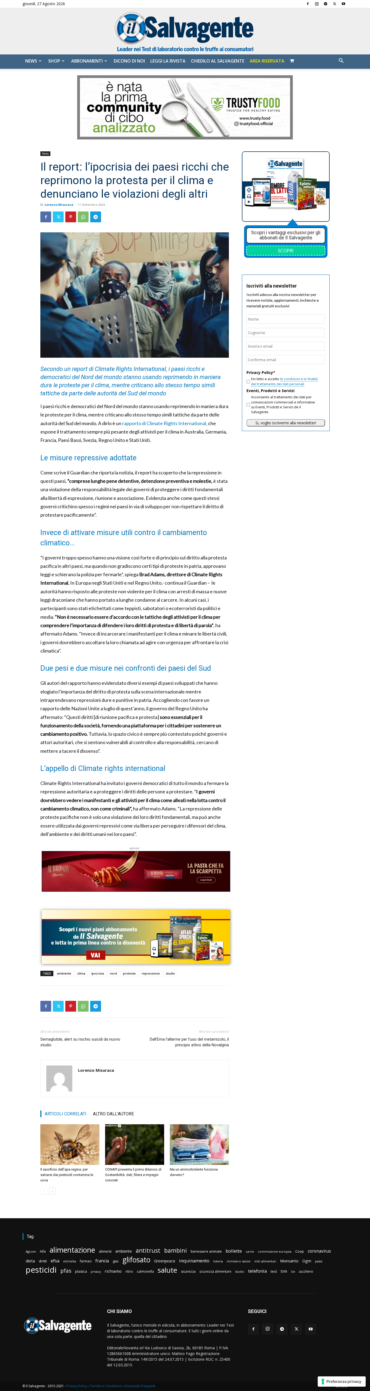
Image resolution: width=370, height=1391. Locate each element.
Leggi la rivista (168, 61)
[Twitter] (334, 4)
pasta (318, 1261)
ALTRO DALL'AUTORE (113, 1113)
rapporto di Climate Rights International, (164, 423)
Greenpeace (164, 1260)
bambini (175, 1250)
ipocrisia (97, 973)
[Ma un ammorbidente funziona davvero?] (199, 1144)
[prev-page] (43, 1191)
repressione (151, 973)
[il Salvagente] (185, 31)
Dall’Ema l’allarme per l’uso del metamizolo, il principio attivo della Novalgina (189, 1042)
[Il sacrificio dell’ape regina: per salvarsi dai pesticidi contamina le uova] (69, 1144)
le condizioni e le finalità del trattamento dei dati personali (284, 381)
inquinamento (194, 1260)
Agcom (31, 1251)
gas (116, 1261)
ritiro (129, 1271)
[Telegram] (326, 4)
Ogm (306, 1260)
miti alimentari (265, 1261)
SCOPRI (286, 250)
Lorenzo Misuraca (59, 205)
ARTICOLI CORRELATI (65, 1113)
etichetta (69, 1261)
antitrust (148, 1250)
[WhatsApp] (83, 216)
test (274, 1271)
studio (170, 973)
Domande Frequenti (139, 1386)
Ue (293, 1271)
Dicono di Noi (129, 61)
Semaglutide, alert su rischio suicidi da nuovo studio (80, 1042)
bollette (234, 1251)
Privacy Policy (77, 1386)
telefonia (257, 1271)
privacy (96, 1271)
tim (284, 1271)
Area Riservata (267, 61)
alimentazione (72, 1250)
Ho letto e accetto (284, 381)
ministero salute (239, 1261)
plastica (81, 1271)
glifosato (136, 1260)
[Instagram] (317, 4)
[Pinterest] (70, 216)
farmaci (86, 1261)
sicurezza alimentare (215, 1271)
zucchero (306, 1271)
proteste (129, 973)
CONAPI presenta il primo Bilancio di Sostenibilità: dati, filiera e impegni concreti (133, 1174)
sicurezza (188, 1271)
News (31, 61)
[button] (341, 61)
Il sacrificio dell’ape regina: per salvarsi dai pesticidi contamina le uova (66, 1174)
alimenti (105, 1251)
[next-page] (52, 1191)
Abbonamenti (87, 61)
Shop (54, 61)
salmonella (145, 1271)
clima (81, 973)
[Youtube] (343, 4)
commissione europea (274, 1251)
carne (250, 1251)
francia (102, 1261)
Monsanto (289, 1260)
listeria (218, 1261)
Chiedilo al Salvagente (217, 61)
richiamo (113, 1271)
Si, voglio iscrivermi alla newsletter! (285, 422)
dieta (30, 1260)
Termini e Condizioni (106, 1386)
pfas (65, 1271)
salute (167, 1270)
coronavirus (319, 1251)
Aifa (43, 1251)
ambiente (64, 973)
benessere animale (206, 1251)
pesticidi (41, 1270)
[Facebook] (308, 4)
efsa (55, 1261)
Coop (299, 1251)
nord (113, 973)
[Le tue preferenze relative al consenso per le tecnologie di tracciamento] (342, 1381)
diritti (43, 1261)
